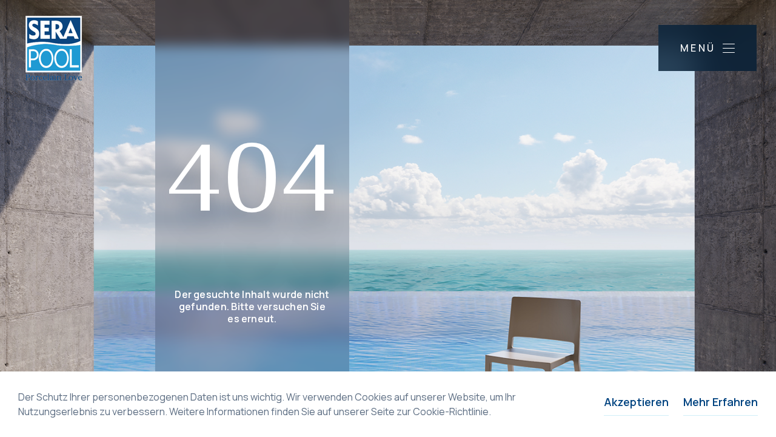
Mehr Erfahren (720, 402)
